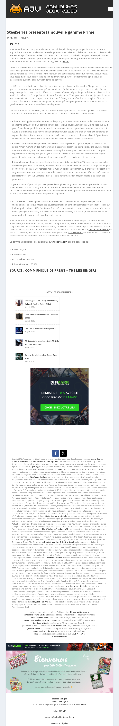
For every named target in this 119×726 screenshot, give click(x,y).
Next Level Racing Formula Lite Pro (40, 620)
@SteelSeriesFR (75, 232)
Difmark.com (60, 626)
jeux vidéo (95, 459)
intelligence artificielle (76, 586)
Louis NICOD (59, 710)
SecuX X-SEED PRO (39, 617)
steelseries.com (59, 241)
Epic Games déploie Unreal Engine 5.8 (40, 328)
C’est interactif (59, 636)
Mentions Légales (59, 723)
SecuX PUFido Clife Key (43, 631)
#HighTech (26, 38)
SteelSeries (15, 49)
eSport (66, 61)
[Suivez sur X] (63, 453)
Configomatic (39, 623)
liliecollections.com (79, 612)
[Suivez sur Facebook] (55, 453)
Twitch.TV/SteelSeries (99, 229)
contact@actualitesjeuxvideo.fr (59, 717)
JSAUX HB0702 (33, 628)
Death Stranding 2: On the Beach (59, 542)
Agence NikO (80, 704)
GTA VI (58, 469)
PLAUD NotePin (77, 634)
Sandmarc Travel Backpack (36, 615)
